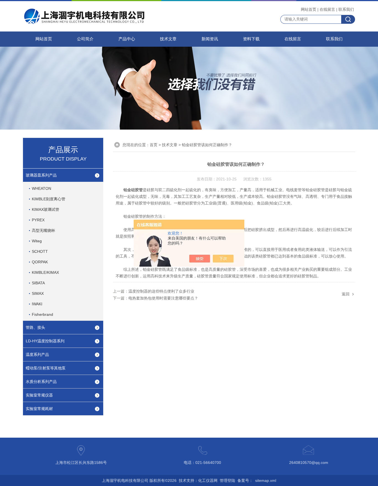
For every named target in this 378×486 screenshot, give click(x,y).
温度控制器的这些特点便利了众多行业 (161, 291)
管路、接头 (35, 327)
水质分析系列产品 (41, 381)
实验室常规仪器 (39, 395)
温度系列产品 (37, 354)
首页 (153, 145)
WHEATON (41, 188)
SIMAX (38, 293)
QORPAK (40, 262)
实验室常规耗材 (39, 408)
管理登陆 (227, 480)
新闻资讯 (209, 39)
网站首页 (308, 9)
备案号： (245, 480)
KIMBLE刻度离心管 (48, 199)
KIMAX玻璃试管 (45, 209)
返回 (345, 294)
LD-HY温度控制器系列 (45, 341)
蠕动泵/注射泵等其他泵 (46, 368)
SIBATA (38, 283)
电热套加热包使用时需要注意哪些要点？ (163, 298)
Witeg (37, 241)
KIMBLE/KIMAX (45, 272)
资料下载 (251, 39)
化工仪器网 (208, 480)
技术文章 (168, 39)
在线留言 (327, 9)
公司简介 (85, 39)
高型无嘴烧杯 (43, 230)
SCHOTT (40, 251)
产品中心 (126, 39)
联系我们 (346, 9)
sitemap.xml (265, 480)
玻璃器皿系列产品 (41, 175)
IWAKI (37, 304)
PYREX (38, 220)
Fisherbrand (42, 314)
